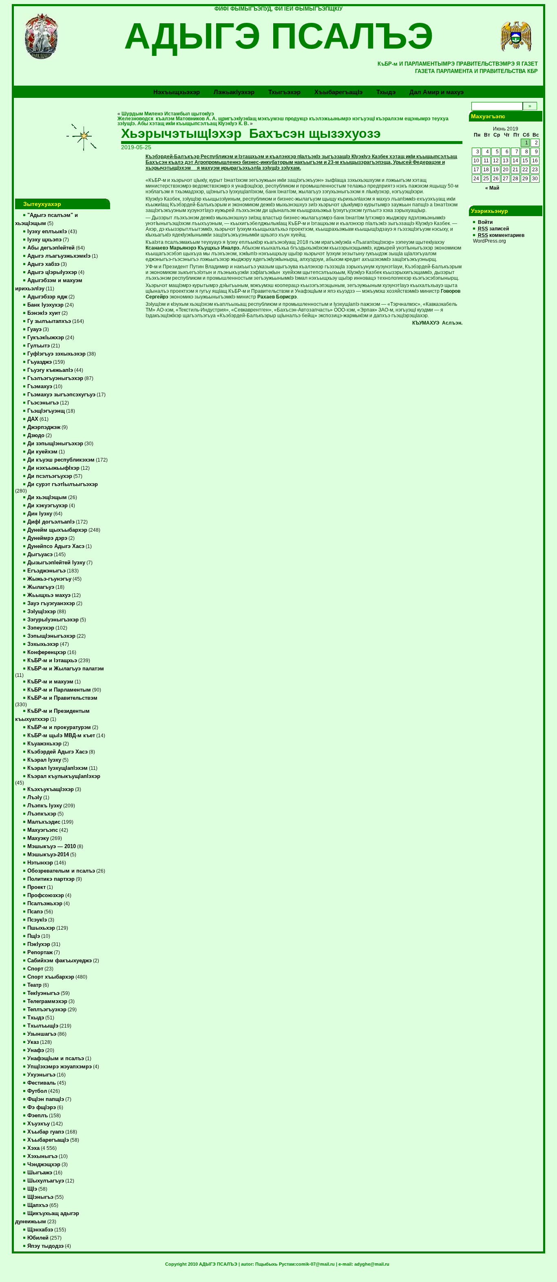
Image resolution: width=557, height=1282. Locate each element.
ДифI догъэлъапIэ (51, 522)
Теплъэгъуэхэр (46, 1009)
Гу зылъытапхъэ (49, 321)
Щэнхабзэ (40, 1230)
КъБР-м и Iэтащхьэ (52, 660)
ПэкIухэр (38, 944)
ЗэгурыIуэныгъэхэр (53, 620)
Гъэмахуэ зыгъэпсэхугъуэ (61, 395)
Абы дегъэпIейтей (51, 248)
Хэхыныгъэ (42, 1156)
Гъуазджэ (39, 362)
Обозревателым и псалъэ (61, 871)
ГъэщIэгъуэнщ (46, 411)
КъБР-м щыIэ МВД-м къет (61, 735)
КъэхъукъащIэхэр (50, 789)
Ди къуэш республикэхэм (61, 460)
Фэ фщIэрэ (41, 1107)
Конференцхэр (46, 652)
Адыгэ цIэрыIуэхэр (52, 272)
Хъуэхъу (38, 1124)
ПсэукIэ (37, 920)
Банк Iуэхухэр (45, 305)
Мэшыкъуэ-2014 (48, 855)
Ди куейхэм (42, 452)
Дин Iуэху (39, 514)
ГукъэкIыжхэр (45, 337)
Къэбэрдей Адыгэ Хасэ (57, 752)
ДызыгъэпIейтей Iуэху (56, 563)
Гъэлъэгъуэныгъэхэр (55, 378)
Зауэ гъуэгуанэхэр (51, 603)
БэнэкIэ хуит (43, 313)
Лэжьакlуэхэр (234, 91)
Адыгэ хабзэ (43, 264)
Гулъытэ (38, 346)
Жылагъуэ (40, 587)
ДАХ (32, 419)
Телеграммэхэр (47, 1001)
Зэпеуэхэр (40, 628)
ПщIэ (33, 936)
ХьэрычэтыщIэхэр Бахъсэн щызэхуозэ (251, 133)
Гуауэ (34, 329)
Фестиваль (41, 1083)
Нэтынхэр (40, 863)
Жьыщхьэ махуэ (49, 595)
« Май (492, 188)
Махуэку (38, 838)
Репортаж (40, 952)
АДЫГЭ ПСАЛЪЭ (278, 35)
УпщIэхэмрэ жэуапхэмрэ (59, 1067)
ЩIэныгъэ (40, 1197)
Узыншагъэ (41, 1034)
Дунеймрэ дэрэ (47, 538)
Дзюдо (35, 435)
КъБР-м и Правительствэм (62, 698)
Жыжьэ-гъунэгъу (49, 579)
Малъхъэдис (43, 822)
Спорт (35, 969)
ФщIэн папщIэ (45, 1099)
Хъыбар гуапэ (45, 1132)
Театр (34, 985)
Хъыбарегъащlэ (338, 91)
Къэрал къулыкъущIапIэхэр (63, 776)
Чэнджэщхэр (43, 1164)
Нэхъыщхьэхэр (176, 91)
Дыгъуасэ (40, 554)
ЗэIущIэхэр (41, 611)
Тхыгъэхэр (284, 91)
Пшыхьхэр (41, 928)
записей (493, 228)
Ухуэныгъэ (41, 1075)
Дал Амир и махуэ (436, 91)
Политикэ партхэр (51, 879)
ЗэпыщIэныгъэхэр (51, 636)
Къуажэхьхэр (44, 744)
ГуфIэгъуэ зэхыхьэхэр (56, 354)
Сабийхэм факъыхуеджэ (59, 961)
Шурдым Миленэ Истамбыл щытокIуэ (168, 113)
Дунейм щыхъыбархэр (57, 530)
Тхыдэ (386, 91)
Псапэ (35, 912)
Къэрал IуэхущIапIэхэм (57, 768)
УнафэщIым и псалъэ (55, 1058)
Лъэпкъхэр (41, 814)
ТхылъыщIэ (42, 1026)
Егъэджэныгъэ (46, 571)
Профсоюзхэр (45, 895)
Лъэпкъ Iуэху (44, 806)
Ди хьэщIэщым (47, 497)
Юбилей (38, 1238)
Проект (36, 887)
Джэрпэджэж (43, 427)
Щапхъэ (37, 1205)
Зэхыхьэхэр (43, 644)
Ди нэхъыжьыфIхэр (53, 468)
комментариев (501, 235)
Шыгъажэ (39, 1173)
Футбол (37, 1091)
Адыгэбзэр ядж (47, 297)
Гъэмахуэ (39, 386)
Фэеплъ (37, 1115)
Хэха (33, 1148)
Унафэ (35, 1050)
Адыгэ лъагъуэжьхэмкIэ (59, 256)
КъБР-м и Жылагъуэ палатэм (65, 669)
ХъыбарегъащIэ (48, 1140)
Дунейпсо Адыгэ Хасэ (55, 546)
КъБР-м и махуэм (50, 682)
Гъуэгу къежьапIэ (50, 370)
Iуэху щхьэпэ (44, 240)
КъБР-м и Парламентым (59, 690)
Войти (485, 222)
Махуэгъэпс (42, 830)
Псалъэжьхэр (44, 903)
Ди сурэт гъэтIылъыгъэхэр (62, 484)
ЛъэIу (34, 797)
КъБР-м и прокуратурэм (59, 727)
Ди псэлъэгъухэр (49, 476)
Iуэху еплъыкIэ (47, 231)
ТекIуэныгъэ (43, 993)
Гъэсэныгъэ (43, 403)
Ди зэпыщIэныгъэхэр (55, 443)
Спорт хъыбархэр (50, 977)
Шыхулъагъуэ (45, 1181)
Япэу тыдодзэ (45, 1246)
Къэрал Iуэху (44, 760)
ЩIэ (32, 1189)
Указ (33, 1042)
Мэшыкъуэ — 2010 (51, 846)
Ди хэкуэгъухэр (47, 505)
